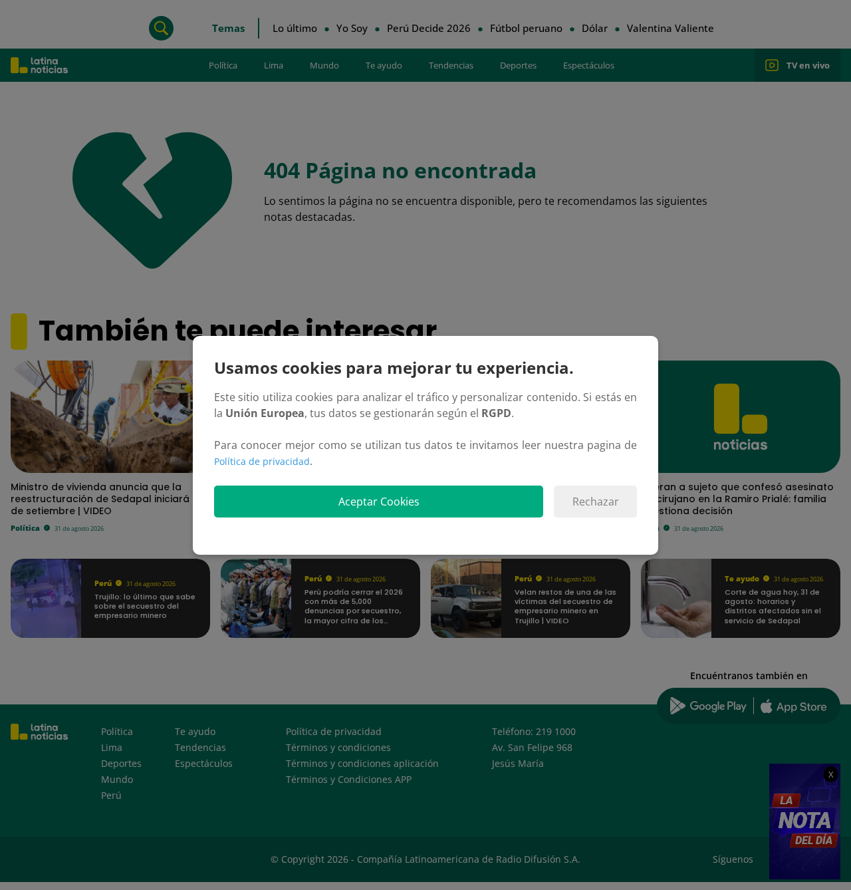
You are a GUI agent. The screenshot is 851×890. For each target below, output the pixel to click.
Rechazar (595, 501)
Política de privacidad (262, 461)
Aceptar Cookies (379, 501)
